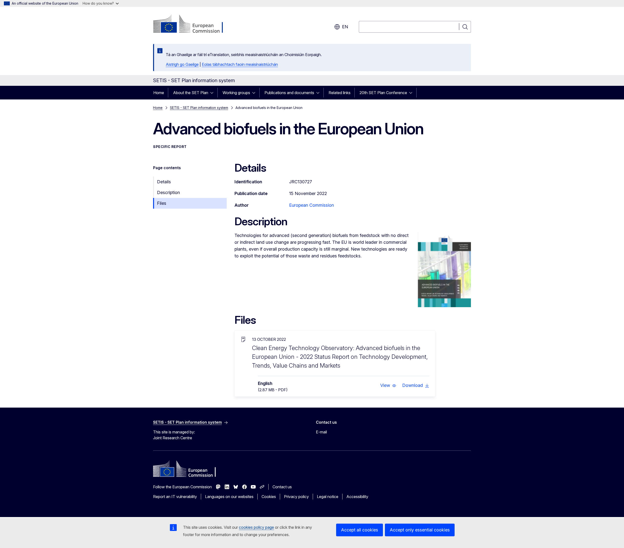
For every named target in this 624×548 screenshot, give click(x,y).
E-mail (321, 432)
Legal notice (327, 496)
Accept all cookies (359, 529)
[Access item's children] (213, 92)
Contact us (282, 486)
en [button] (345, 26)
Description (168, 192)
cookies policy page (256, 527)
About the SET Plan (190, 92)
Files (161, 203)
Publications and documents (289, 92)
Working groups (236, 92)
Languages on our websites (229, 496)
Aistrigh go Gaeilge (182, 64)
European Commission (311, 205)
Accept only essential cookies (420, 529)
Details (164, 181)
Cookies (269, 496)
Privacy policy (296, 496)
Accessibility (357, 496)
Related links (340, 92)
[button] (388, 385)
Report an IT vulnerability (175, 496)
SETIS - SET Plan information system (199, 108)
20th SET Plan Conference (383, 92)
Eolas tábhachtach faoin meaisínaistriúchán (240, 64)
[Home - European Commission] (192, 24)
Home (158, 92)
